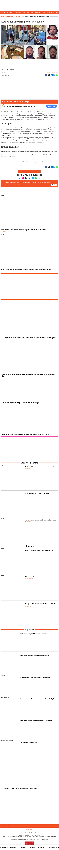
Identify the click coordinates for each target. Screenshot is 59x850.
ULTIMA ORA (18, 12)
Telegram (17, 847)
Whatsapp (7, 847)
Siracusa (52, 12)
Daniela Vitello (28, 521)
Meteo (36, 847)
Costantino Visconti (29, 578)
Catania (27, 12)
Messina (44, 12)
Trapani (56, 12)
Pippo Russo (28, 551)
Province (11, 16)
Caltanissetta (37, 12)
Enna (41, 12)
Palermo (23, 12)
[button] (2, 799)
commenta (31, 162)
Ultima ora (27, 847)
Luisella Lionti (28, 606)
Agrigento (32, 12)
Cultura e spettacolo (48, 847)
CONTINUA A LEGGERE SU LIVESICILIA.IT (29, 171)
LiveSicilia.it (4, 16)
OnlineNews (4, 231)
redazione (9, 72)
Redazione (28, 468)
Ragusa (48, 12)
